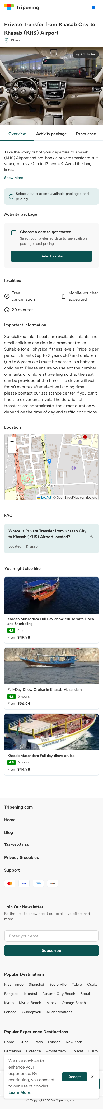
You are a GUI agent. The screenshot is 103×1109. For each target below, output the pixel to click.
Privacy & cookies (21, 857)
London (10, 1012)
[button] (49, 462)
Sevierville (58, 984)
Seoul (85, 993)
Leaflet (45, 497)
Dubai (24, 1042)
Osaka (92, 984)
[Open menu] (93, 7)
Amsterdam (56, 1051)
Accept (74, 1077)
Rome (9, 1042)
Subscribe (51, 950)
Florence (33, 1051)
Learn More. (19, 1092)
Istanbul (30, 993)
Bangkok (11, 993)
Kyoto (9, 1003)
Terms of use (16, 844)
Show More (13, 178)
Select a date (52, 256)
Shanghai (36, 984)
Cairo (93, 1051)
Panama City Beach (58, 993)
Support (12, 870)
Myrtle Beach (30, 1003)
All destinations (59, 1012)
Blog (8, 832)
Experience (86, 133)
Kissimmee (14, 984)
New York (74, 1042)
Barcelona (12, 1051)
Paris (39, 1042)
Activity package (51, 133)
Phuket (77, 1051)
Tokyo (77, 984)
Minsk (51, 1003)
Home (10, 819)
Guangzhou (31, 1012)
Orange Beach (74, 1003)
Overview (17, 133)
